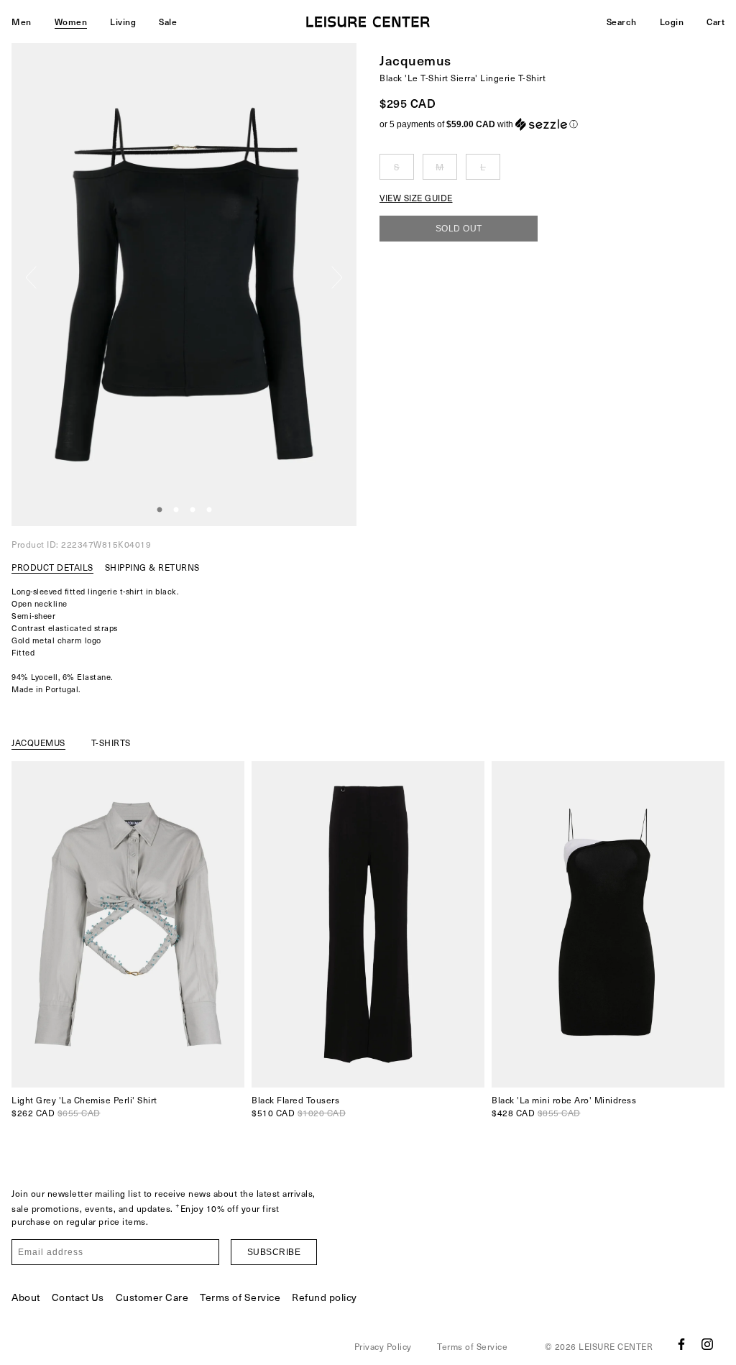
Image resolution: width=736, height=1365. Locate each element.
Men (22, 21)
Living (123, 21)
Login (672, 21)
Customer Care (152, 1297)
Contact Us (78, 1297)
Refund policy (324, 1297)
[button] (552, 124)
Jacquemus (415, 60)
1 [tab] (159, 510)
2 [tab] (176, 510)
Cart (715, 21)
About (26, 1297)
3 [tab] (192, 510)
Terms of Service (240, 1297)
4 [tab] (209, 510)
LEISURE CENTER (616, 1346)
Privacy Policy (383, 1346)
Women (71, 21)
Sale (168, 21)
